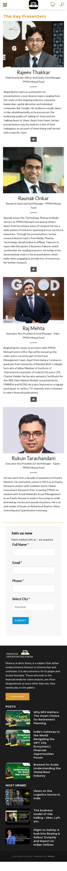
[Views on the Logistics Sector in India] (18, 797)
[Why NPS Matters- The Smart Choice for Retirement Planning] (18, 718)
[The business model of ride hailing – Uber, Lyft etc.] (18, 816)
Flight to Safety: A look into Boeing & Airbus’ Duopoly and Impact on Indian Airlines (47, 837)
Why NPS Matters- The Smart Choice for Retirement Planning (46, 717)
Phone (18, 581)
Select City (21, 599)
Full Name (20, 544)
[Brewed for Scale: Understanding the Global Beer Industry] (18, 771)
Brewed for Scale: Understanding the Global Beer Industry (47, 770)
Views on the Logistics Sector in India (47, 794)
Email (17, 563)
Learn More (17, 696)
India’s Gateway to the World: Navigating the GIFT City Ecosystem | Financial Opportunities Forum (47, 744)
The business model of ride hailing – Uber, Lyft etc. (47, 816)
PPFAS (51, 856)
